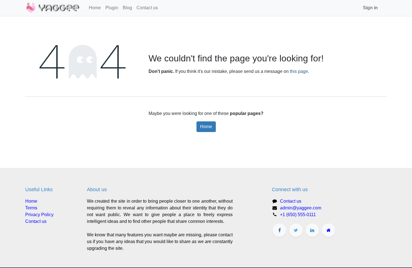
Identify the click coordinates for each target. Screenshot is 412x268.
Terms (31, 207)
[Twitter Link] (296, 230)
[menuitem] (95, 7)
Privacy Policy (39, 214)
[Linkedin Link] (312, 230)
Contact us (36, 221)
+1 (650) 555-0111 (298, 214)
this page (299, 71)
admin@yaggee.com (300, 207)
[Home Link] (328, 230)
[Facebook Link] (279, 230)
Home (206, 126)
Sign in (370, 7)
